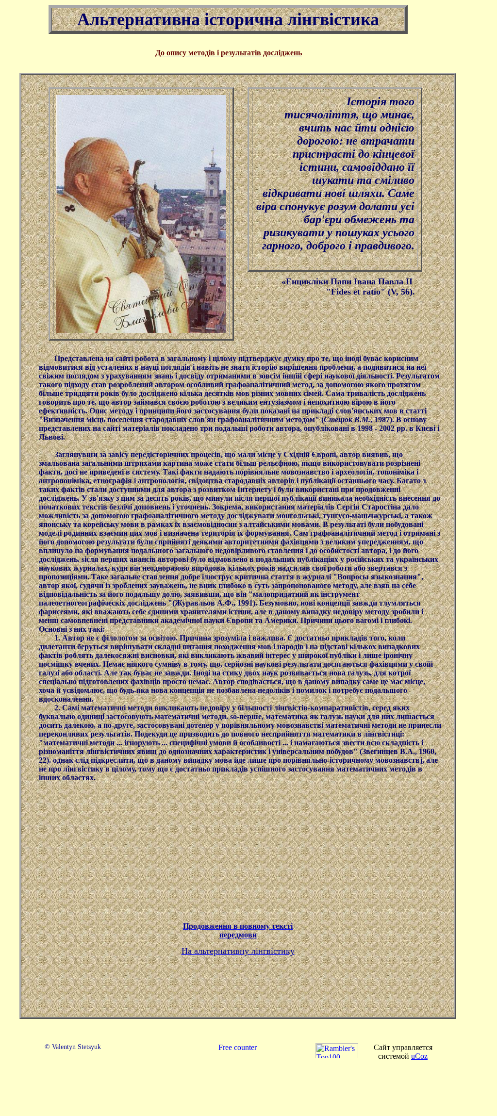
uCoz (419, 1056)
